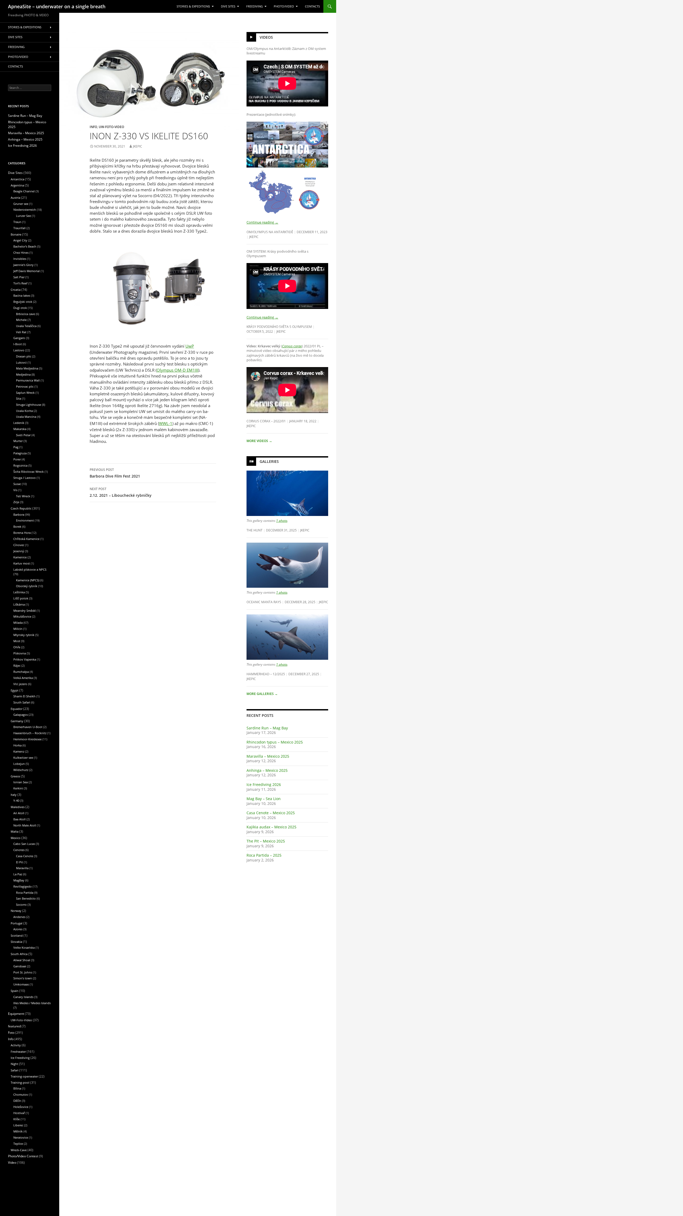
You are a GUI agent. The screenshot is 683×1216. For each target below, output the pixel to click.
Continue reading (262, 222)
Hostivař (19, 1113)
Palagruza (20, 453)
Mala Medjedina (27, 368)
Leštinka (19, 592)
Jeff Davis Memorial (26, 271)
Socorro (21, 905)
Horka (17, 745)
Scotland (17, 935)
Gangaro (19, 338)
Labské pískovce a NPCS (29, 569)
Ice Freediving (20, 1058)
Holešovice (20, 1107)
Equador (16, 709)
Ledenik (18, 423)
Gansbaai (19, 966)
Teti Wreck (23, 496)
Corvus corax (292, 346)
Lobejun (19, 764)
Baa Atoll (19, 819)
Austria (15, 198)
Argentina (17, 185)
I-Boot (17, 344)
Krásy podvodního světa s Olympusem (279, 326)
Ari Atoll (18, 813)
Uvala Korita (24, 411)
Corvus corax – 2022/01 (266, 421)
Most (16, 641)
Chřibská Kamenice (26, 539)
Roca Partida (24, 893)
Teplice (18, 1144)
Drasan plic (23, 356)
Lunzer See (23, 216)
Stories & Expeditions (193, 6)
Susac (17, 484)
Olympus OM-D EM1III (177, 370)
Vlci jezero (20, 684)
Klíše (16, 1119)
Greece (15, 776)
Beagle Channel (24, 191)
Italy (14, 795)
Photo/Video (284, 6)
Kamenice (20, 557)
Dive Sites (228, 6)
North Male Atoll (24, 825)
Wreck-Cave (19, 1150)
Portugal (16, 923)
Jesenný (18, 551)
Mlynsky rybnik (23, 635)
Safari (14, 1070)
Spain (14, 991)
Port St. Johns (22, 972)
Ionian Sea (20, 782)
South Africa (19, 954)
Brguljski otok (22, 302)
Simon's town (22, 978)
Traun (17, 222)
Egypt (14, 690)
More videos (259, 441)
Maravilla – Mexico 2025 (268, 756)
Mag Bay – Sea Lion (264, 798)
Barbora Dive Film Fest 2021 (115, 473)
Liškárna (19, 604)
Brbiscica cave (25, 314)
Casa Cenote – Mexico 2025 (271, 812)
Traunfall (19, 228)
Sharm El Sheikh (24, 696)
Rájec (17, 665)
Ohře (16, 647)
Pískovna (19, 653)
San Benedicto (26, 898)
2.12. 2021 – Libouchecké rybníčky (121, 492)
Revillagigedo (22, 886)
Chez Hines (21, 253)
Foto (11, 1033)
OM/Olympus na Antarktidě (270, 232)
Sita (18, 398)
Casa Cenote (24, 856)
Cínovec (18, 545)
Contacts (312, 6)
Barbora (18, 514)
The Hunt (255, 530)
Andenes (19, 917)
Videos (266, 37)
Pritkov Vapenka (24, 659)
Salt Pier (19, 277)
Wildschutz (20, 770)
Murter (18, 441)
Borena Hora (22, 533)
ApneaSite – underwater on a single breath (56, 6)
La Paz (17, 874)
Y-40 (16, 800)
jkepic (137, 146)
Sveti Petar (23, 435)
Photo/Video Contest (23, 1156)
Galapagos (20, 715)
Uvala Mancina (26, 417)
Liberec (18, 1125)
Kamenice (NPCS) (27, 580)
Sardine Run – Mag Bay (267, 727)
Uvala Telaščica (26, 326)
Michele (21, 320)
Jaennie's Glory (23, 265)
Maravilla (22, 868)
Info (93, 127)
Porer (17, 459)
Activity (16, 1045)
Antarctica (17, 179)
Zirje (16, 502)
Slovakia (16, 942)
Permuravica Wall (28, 380)
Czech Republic (21, 508)
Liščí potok (20, 598)
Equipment (16, 1014)
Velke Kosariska (24, 947)
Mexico (16, 838)
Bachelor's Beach (24, 246)
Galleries (269, 461)
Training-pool (20, 1082)
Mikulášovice (22, 616)
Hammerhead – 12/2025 (266, 674)
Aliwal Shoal (21, 960)
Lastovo (18, 350)
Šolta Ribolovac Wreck (28, 472)
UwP (189, 346)
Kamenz (18, 751)
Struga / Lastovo (24, 478)
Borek (17, 526)
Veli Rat (21, 332)
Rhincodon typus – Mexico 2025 (275, 742)
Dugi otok (20, 308)
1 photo (281, 520)
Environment (25, 520)
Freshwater (18, 1052)
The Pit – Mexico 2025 (266, 841)
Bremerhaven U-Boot (27, 727)
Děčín (17, 1101)
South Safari (21, 702)
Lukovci (21, 362)
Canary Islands (23, 997)
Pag (15, 447)
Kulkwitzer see (23, 758)
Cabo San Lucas (24, 844)
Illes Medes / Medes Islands (32, 1003)
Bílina (17, 1088)
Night (14, 1064)
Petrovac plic (25, 386)
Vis (15, 490)
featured (14, 1026)
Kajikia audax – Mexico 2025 (271, 826)
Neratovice (20, 1137)
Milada (18, 623)
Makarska (19, 429)
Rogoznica (20, 465)
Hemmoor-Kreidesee (27, 739)
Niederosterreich (24, 210)
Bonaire (16, 234)
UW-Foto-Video (111, 127)
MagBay (18, 880)
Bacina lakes (21, 295)
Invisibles (19, 259)
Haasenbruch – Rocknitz (29, 733)
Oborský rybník (26, 586)
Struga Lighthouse (28, 405)
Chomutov (20, 1094)
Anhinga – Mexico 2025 (267, 770)
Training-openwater (24, 1076)
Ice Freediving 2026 (264, 784)
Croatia (16, 290)
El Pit (19, 862)
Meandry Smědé (24, 611)
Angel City (20, 240)
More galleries (262, 694)
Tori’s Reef (20, 283)
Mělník (18, 1131)
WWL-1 (165, 423)
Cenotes (19, 850)
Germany (17, 721)
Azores (17, 929)
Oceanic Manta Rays (264, 602)
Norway (16, 911)
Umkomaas (21, 984)
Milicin (17, 629)
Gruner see (20, 204)
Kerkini (18, 788)
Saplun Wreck (25, 393)
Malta (14, 831)
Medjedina (23, 374)
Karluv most (21, 563)
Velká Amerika (23, 678)
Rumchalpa (21, 672)
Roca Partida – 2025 (264, 855)
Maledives (18, 807)
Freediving (254, 6)
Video (12, 1163)
